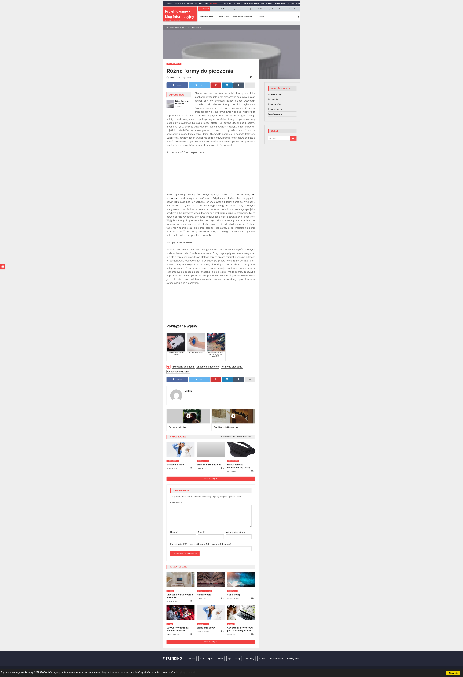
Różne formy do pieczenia (182, 102)
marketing (225, 658)
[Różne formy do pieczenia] (170, 104)
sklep (214, 658)
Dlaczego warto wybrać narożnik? (180, 596)
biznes (283, 658)
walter (188, 391)
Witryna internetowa (235, 532)
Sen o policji (234, 594)
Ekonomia (248, 3)
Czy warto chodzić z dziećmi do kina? (178, 629)
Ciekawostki (214, 3)
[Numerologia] (211, 579)
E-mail (201, 532)
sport (186, 658)
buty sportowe (252, 658)
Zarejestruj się (274, 94)
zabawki (294, 658)
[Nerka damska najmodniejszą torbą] (241, 449)
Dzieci (229, 3)
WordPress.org (275, 114)
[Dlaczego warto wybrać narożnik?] (180, 579)
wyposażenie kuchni (178, 371)
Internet (269, 3)
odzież (238, 658)
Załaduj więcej (211, 479)
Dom (224, 3)
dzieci (196, 658)
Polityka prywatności (243, 16)
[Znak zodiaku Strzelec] (211, 449)
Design (170, 591)
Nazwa (174, 532)
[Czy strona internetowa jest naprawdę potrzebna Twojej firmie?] (241, 612)
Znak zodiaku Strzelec (209, 464)
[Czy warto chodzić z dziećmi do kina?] (180, 612)
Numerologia (204, 594)
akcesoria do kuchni (183, 366)
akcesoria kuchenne (208, 366)
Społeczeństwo (204, 591)
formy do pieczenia (231, 366)
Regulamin (224, 16)
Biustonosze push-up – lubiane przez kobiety (289, 9)
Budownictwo (201, 3)
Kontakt (261, 16)
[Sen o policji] (241, 579)
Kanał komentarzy (276, 109)
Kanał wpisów (274, 104)
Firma (256, 3)
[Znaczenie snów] (180, 449)
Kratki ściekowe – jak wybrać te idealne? (239, 9)
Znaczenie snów (175, 464)
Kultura (290, 3)
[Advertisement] (211, 174)
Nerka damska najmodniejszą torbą (238, 466)
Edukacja (238, 3)
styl (205, 658)
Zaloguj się (273, 99)
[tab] (228, 437)
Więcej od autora (244, 437)
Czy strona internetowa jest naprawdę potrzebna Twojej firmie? (241, 629)
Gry (262, 3)
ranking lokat (269, 658)
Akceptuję (453, 673)
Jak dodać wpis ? (207, 16)
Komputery (280, 3)
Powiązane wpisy (228, 437)
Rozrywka (232, 591)
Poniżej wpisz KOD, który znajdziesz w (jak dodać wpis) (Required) (200, 544)
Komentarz (176, 502)
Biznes (190, 3)
